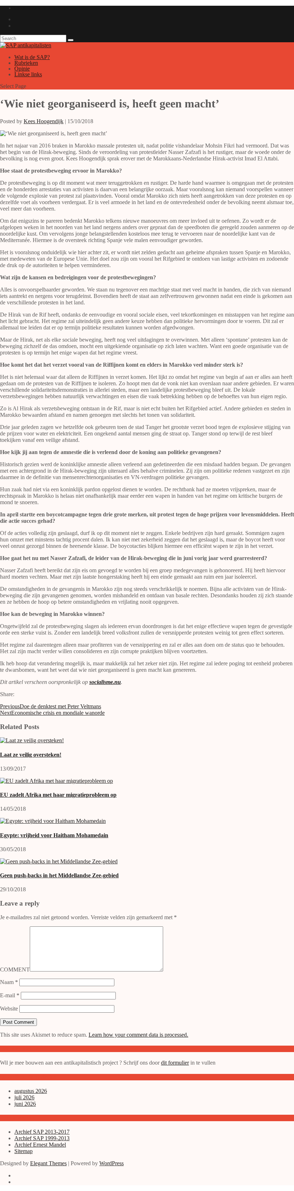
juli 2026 (24, 1097)
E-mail (9, 995)
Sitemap (23, 1151)
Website (9, 1009)
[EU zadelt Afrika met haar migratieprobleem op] (56, 781)
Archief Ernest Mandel (40, 1145)
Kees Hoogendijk (43, 121)
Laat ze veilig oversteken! (30, 755)
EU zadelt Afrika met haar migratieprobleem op (58, 795)
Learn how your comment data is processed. (138, 1035)
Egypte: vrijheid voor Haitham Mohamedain (54, 835)
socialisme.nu (105, 682)
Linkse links (28, 74)
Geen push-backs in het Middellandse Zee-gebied (59, 875)
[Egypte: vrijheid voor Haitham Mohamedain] (53, 821)
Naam (9, 982)
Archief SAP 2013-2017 (42, 1132)
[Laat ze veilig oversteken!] (32, 740)
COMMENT (15, 969)
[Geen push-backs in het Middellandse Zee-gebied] (59, 861)
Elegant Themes (48, 1163)
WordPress (111, 1163)
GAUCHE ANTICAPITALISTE (44, 8)
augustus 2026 (30, 1091)
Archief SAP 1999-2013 (42, 1138)
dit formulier (175, 1063)
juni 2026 (25, 1104)
